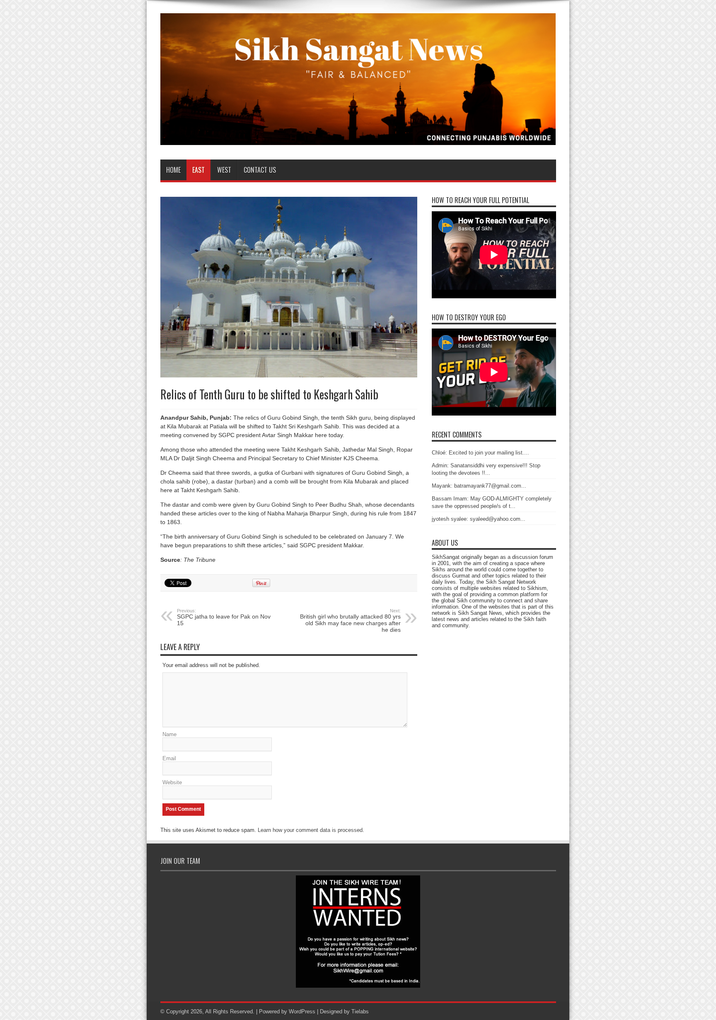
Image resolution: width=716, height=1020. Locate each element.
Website (172, 782)
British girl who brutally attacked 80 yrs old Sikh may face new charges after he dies (350, 620)
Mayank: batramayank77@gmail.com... (479, 486)
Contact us (260, 170)
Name (169, 734)
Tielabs (360, 1011)
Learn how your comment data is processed (310, 830)
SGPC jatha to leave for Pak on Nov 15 (224, 617)
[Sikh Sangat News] (358, 139)
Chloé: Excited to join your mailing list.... (480, 453)
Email (169, 758)
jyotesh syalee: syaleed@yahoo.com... (478, 519)
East (198, 170)
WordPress (302, 1011)
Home (173, 170)
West (224, 170)
